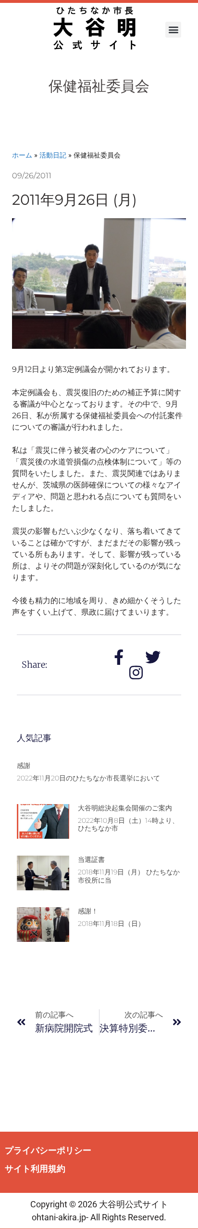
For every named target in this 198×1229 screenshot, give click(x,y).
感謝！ (88, 911)
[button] (173, 30)
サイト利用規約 (35, 1168)
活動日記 (52, 154)
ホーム (22, 154)
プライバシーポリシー (48, 1150)
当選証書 (91, 859)
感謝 (23, 765)
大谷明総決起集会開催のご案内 (125, 808)
